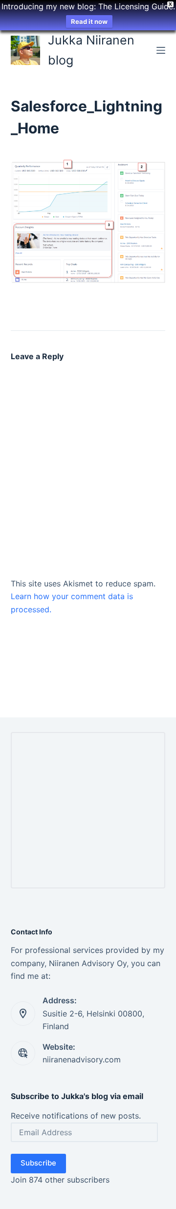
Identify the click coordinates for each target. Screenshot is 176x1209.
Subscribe (38, 1162)
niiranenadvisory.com (82, 1059)
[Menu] (160, 50)
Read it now (89, 21)
